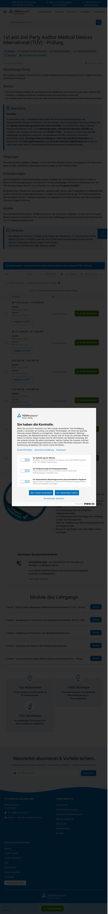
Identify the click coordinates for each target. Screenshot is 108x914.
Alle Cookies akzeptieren (41, 493)
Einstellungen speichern (54, 498)
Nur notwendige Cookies (67, 493)
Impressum (61, 450)
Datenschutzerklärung (44, 450)
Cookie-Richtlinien (24, 450)
